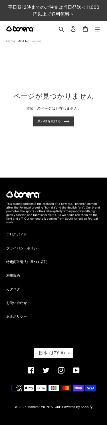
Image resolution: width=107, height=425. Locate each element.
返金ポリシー (16, 316)
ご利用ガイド (16, 234)
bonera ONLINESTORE (44, 407)
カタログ (13, 289)
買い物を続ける (49, 121)
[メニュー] (97, 29)
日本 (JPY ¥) (52, 353)
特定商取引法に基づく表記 (26, 262)
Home (10, 41)
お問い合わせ (16, 303)
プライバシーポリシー (23, 248)
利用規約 (13, 275)
